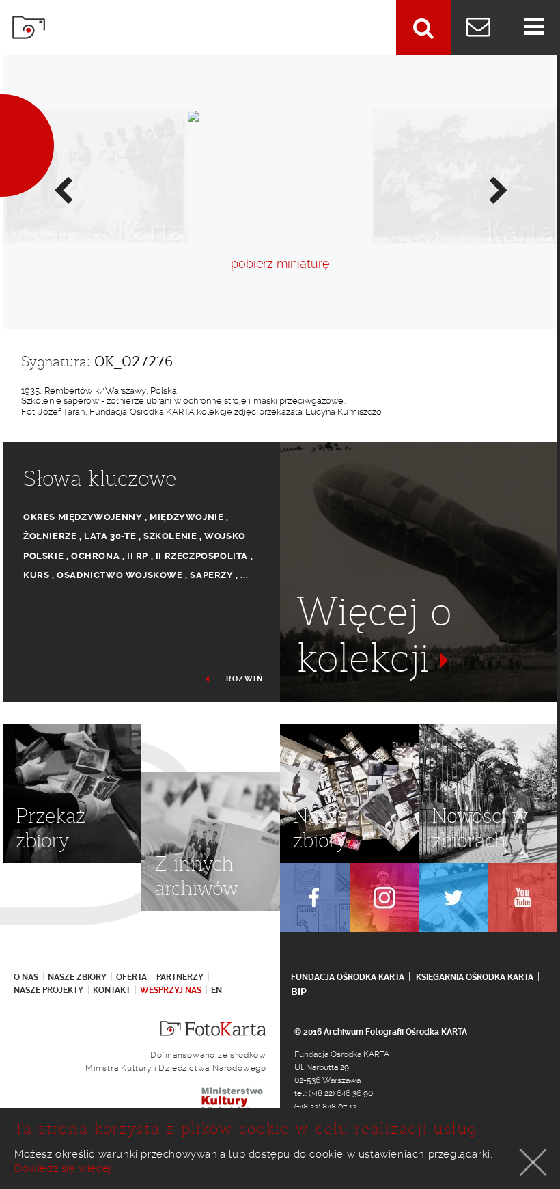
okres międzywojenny (82, 517)
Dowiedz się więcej (62, 1168)
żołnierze (49, 536)
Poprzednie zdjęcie (62, 189)
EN (216, 990)
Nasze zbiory (77, 977)
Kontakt (111, 990)
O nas (26, 977)
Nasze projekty (48, 990)
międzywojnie (186, 517)
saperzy (211, 575)
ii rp (137, 556)
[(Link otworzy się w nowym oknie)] (315, 898)
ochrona (95, 556)
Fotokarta (28, 27)
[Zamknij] (533, 1162)
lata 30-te (110, 536)
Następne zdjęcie (497, 189)
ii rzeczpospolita (202, 556)
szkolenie (170, 536)
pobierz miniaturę (280, 263)
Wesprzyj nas (170, 990)
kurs (36, 575)
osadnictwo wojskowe (119, 575)
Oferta (131, 977)
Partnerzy (180, 977)
